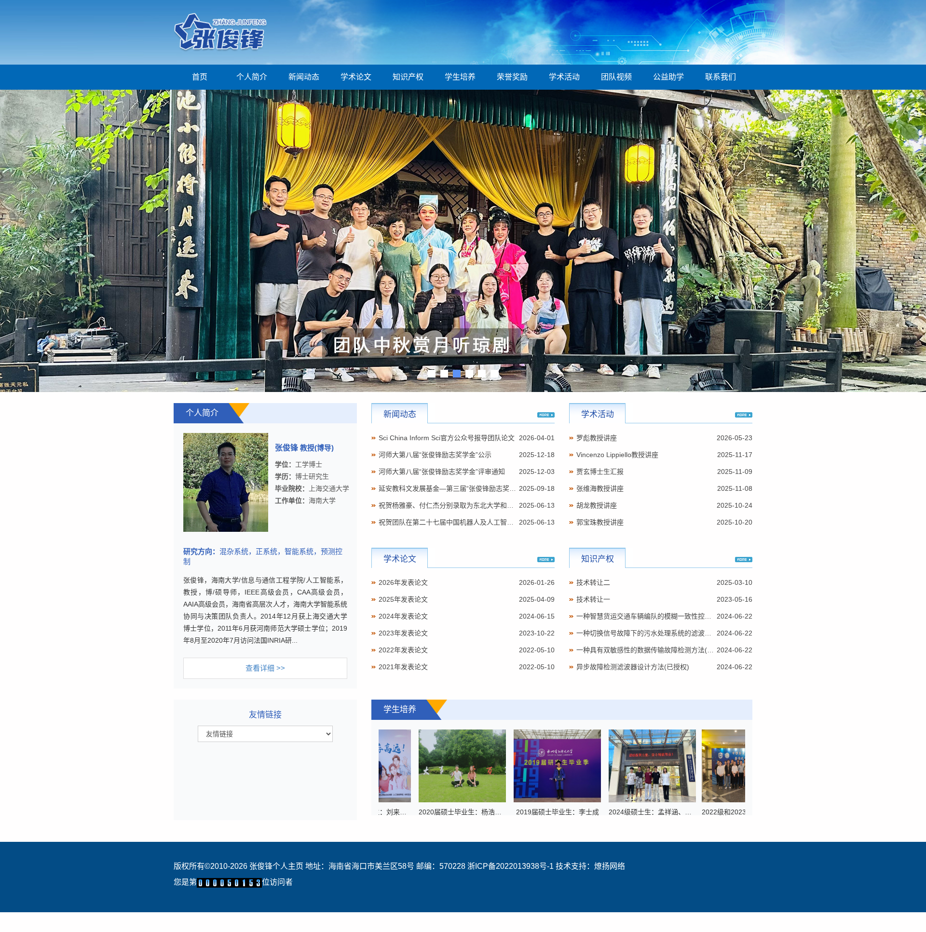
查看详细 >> (265, 668)
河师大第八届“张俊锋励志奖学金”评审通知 (442, 471)
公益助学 (668, 77)
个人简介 (251, 77)
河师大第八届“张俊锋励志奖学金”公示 (435, 455)
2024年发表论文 (403, 616)
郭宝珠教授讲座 (600, 522)
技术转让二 (593, 582)
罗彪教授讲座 (596, 438)
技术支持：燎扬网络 (590, 866)
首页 (199, 77)
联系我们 (720, 77)
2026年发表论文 (403, 582)
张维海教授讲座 (600, 488)
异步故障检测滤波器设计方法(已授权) (632, 667)
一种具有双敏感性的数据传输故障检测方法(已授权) (653, 650)
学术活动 (564, 77)
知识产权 (408, 77)
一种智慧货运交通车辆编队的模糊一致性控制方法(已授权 (662, 616)
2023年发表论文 (403, 633)
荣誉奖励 (512, 77)
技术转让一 (593, 599)
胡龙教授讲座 (596, 505)
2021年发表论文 (403, 667)
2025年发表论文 (403, 599)
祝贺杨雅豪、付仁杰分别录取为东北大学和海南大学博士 (463, 505)
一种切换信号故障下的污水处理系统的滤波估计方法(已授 (662, 633)
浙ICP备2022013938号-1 (510, 866)
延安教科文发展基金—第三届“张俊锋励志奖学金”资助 (459, 488)
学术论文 (355, 77)
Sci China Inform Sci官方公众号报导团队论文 (447, 438)
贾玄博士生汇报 (600, 471)
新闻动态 (303, 77)
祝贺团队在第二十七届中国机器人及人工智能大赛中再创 (463, 522)
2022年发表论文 (403, 650)
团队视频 (616, 77)
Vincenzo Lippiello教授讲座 (617, 455)
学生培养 (460, 77)
